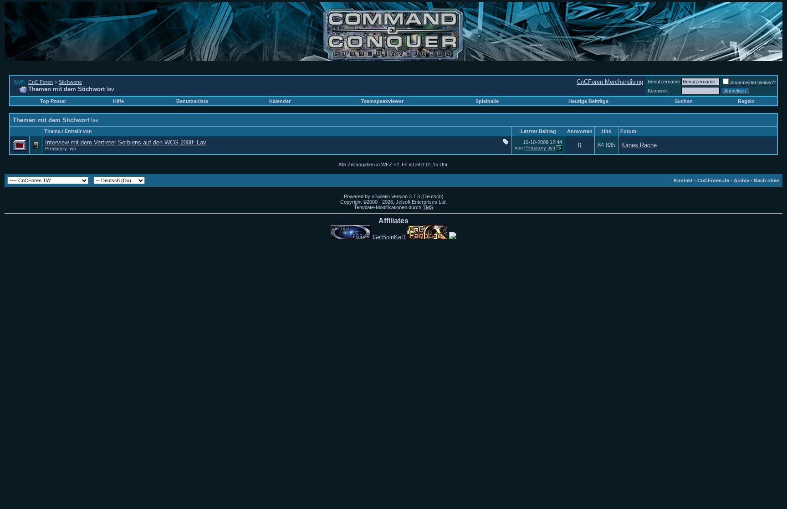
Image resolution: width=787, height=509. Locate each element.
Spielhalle (487, 101)
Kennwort (658, 90)
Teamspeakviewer (382, 101)
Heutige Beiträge (588, 101)
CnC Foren (40, 82)
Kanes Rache (639, 145)
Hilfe (118, 101)
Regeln (746, 101)
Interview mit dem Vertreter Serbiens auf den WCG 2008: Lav (125, 142)
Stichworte (70, 82)
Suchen (684, 101)
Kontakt (683, 180)
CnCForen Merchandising (610, 81)
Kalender (280, 101)
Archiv (741, 180)
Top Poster (53, 101)
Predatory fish (60, 148)
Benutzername (664, 81)
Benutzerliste (192, 101)
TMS (428, 207)
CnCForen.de (713, 180)
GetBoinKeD (389, 237)
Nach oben (767, 180)
